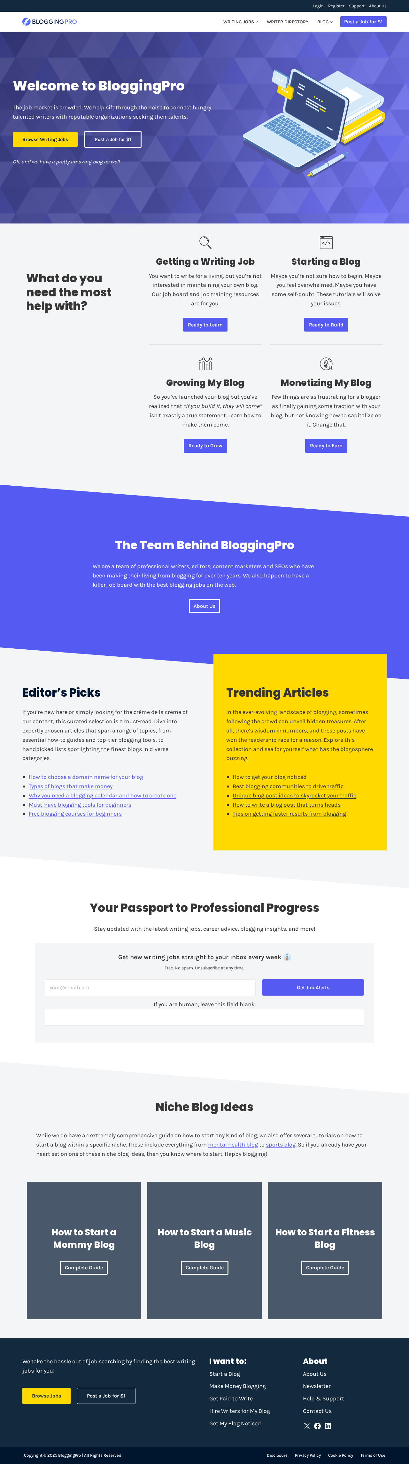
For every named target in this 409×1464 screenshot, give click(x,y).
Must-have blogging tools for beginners (80, 804)
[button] (257, 22)
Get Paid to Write (231, 1398)
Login (318, 6)
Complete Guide (84, 1267)
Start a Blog (224, 1373)
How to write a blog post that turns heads (287, 804)
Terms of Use (372, 1455)
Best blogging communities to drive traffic (288, 786)
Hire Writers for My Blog (239, 1410)
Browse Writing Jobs (45, 139)
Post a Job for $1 (363, 22)
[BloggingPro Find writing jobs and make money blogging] (49, 22)
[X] (307, 1426)
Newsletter (317, 1386)
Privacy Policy (308, 1455)
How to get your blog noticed (270, 776)
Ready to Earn (326, 445)
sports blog (281, 1144)
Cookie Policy (340, 1455)
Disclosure (277, 1455)
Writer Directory (287, 22)
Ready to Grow (205, 445)
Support (357, 6)
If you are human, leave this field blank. (205, 1004)
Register (336, 6)
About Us (378, 6)
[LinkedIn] (328, 1426)
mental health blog (233, 1144)
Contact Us (317, 1410)
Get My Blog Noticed (235, 1423)
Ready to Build (326, 325)
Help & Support (323, 1398)
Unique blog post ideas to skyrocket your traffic (294, 795)
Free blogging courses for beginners (75, 813)
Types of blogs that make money (70, 786)
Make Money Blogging (237, 1386)
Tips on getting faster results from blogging (289, 813)
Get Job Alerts (313, 987)
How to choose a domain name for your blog (86, 776)
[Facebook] (317, 1426)
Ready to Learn (205, 325)
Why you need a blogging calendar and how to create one (102, 795)
